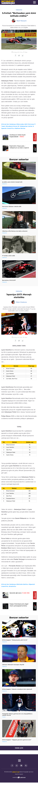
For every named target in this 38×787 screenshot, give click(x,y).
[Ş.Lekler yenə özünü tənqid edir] (19, 171)
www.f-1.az (15, 771)
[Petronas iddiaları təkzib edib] (19, 195)
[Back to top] (33, 782)
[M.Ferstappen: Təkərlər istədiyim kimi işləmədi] (19, 678)
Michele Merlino (22, 584)
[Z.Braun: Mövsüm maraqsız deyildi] (19, 653)
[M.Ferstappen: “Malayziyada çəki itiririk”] (19, 629)
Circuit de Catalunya (9, 124)
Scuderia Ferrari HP (13, 126)
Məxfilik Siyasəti (19, 774)
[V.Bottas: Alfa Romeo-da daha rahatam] (19, 220)
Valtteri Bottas (20, 128)
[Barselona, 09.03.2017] (19, 269)
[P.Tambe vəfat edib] (19, 244)
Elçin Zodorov (21, 302)
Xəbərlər (19, 10)
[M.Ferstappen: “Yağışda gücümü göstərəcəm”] (19, 728)
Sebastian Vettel (26, 126)
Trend (3, 717)
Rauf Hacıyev (22, 21)
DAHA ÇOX (19, 748)
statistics (13, 586)
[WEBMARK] (19, 777)
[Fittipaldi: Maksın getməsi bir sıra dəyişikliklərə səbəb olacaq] (19, 702)
